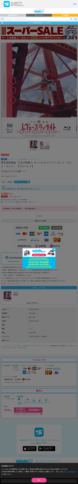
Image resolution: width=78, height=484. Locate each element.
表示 (74, 4)
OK (39, 480)
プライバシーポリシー (69, 471)
